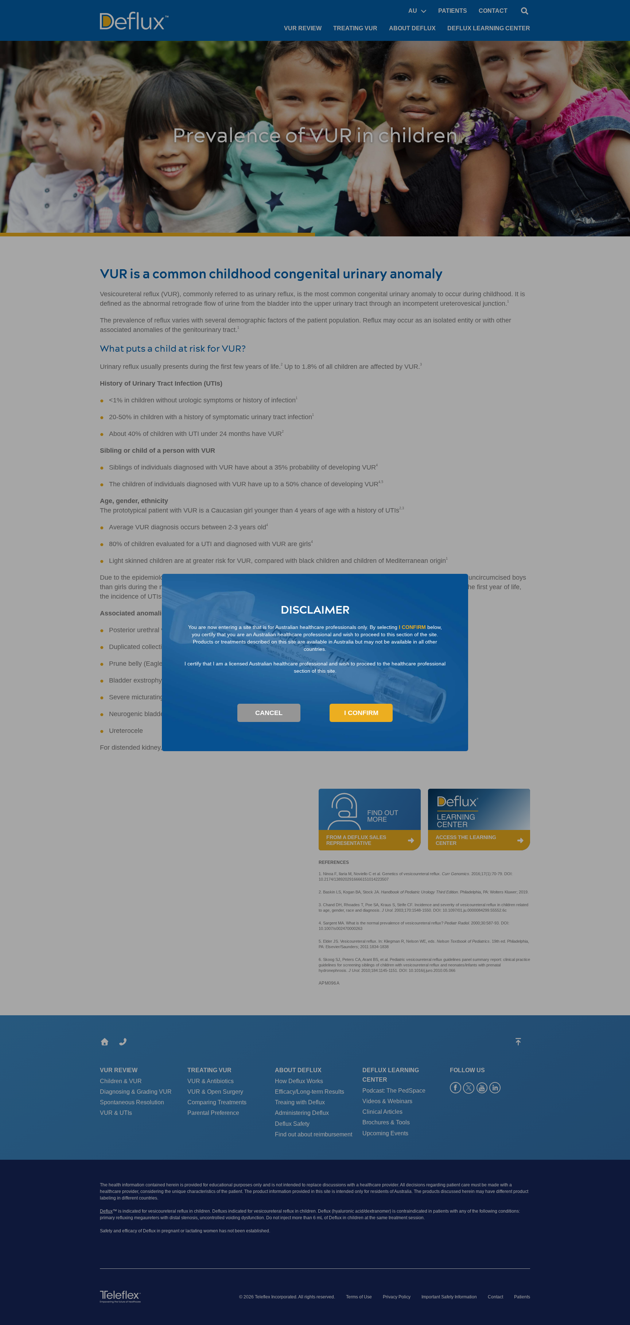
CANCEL (269, 712)
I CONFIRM (361, 712)
